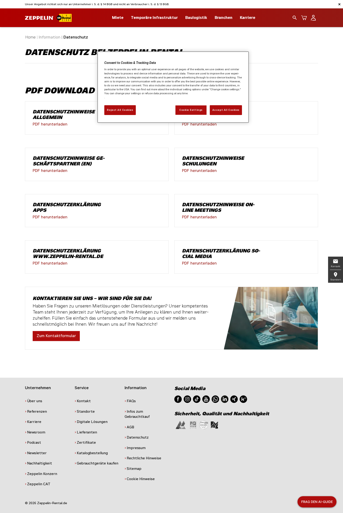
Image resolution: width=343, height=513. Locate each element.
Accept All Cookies (225, 110)
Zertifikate (86, 442)
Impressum (136, 448)
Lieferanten (87, 432)
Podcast (34, 442)
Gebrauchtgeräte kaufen (97, 463)
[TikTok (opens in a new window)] (196, 399)
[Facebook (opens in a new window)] (178, 399)
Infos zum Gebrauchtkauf (137, 414)
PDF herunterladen (50, 124)
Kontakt (84, 401)
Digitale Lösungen (92, 422)
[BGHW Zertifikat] (203, 424)
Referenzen (37, 411)
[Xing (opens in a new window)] (234, 399)
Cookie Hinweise (141, 479)
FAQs (131, 401)
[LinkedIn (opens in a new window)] (224, 399)
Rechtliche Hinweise (144, 458)
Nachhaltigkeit (39, 463)
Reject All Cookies (120, 110)
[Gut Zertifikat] (180, 424)
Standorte (86, 411)
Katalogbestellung (92, 453)
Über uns (34, 401)
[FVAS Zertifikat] (214, 424)
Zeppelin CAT (38, 484)
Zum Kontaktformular (56, 336)
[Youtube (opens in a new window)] (206, 399)
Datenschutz (138, 437)
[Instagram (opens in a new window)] (187, 399)
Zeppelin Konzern (42, 474)
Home (30, 37)
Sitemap (134, 469)
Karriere (247, 17)
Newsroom (36, 432)
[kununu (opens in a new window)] (243, 399)
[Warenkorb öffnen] (304, 17)
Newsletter (37, 453)
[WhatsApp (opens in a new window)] (215, 399)
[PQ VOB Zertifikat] (193, 424)
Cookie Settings (191, 110)
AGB (130, 427)
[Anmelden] (313, 17)
